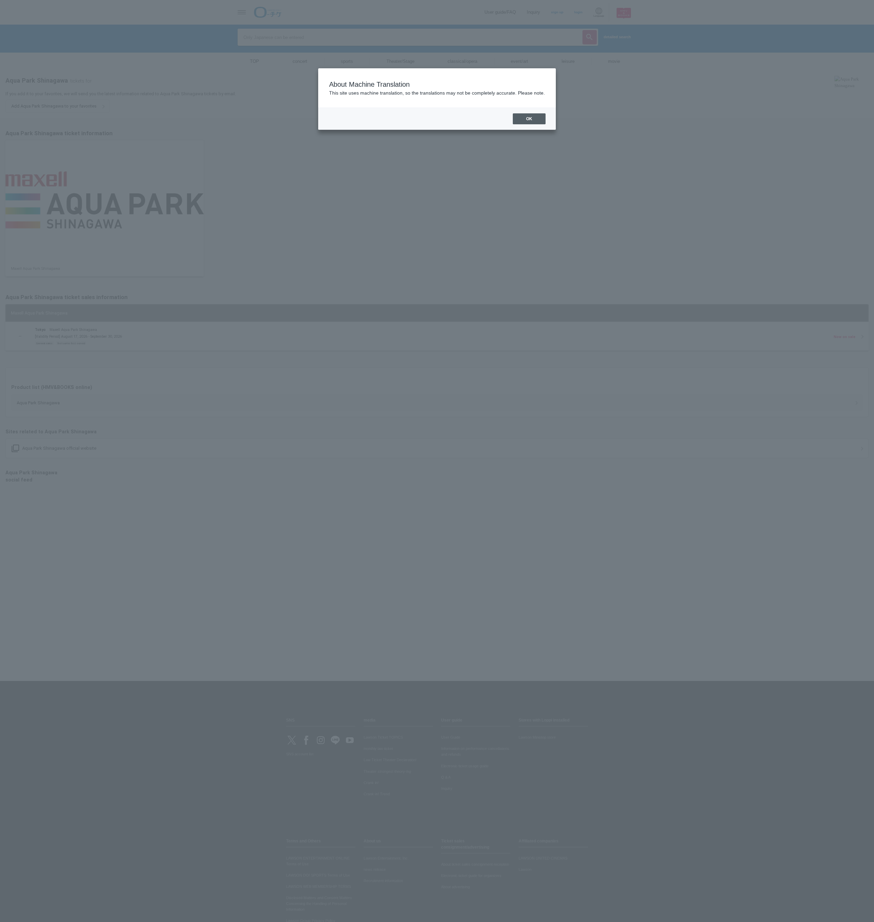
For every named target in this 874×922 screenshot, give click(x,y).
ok (529, 118)
